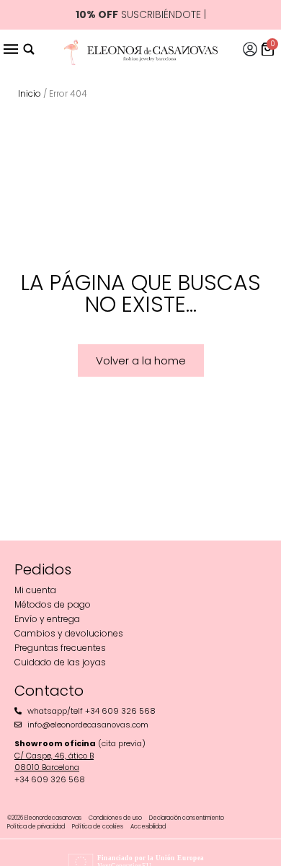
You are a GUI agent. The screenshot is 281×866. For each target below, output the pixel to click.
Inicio (29, 93)
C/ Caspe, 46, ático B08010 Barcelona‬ (54, 762)
